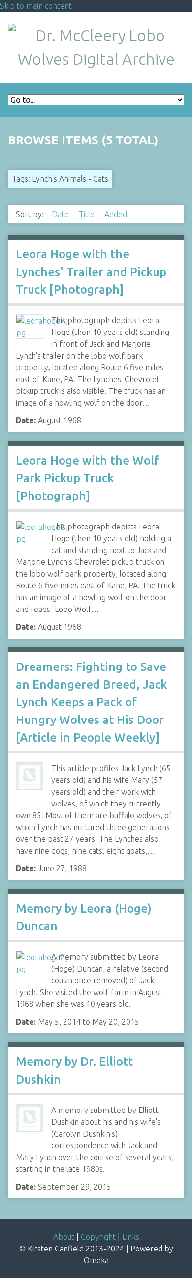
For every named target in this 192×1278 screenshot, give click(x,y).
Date (61, 214)
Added (115, 214)
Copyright (98, 1236)
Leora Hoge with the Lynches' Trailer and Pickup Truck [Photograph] (91, 272)
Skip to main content (36, 5)
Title (87, 214)
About (63, 1236)
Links (130, 1236)
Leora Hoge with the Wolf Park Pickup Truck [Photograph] (87, 478)
